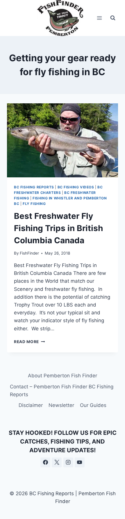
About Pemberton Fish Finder (62, 376)
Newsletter (61, 405)
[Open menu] (99, 17)
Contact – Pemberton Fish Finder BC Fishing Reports (61, 390)
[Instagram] (68, 462)
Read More (29, 341)
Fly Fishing (34, 203)
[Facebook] (45, 462)
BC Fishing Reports (34, 187)
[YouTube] (80, 462)
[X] (57, 462)
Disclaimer (31, 405)
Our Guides (93, 405)
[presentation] (62, 140)
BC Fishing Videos (76, 187)
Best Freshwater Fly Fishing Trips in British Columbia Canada (58, 228)
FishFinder (29, 253)
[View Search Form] (113, 18)
